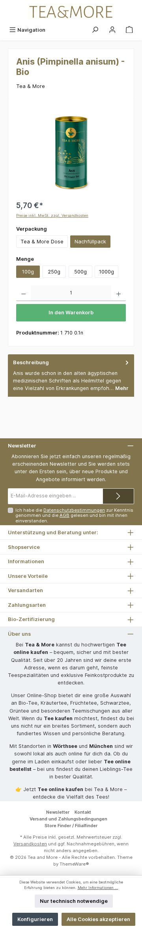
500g (80, 272)
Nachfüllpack (90, 242)
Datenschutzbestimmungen (74, 510)
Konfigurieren (35, 919)
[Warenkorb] (129, 29)
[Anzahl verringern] (23, 293)
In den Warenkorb (71, 312)
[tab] (71, 375)
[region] (71, 150)
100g (28, 272)
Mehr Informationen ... (98, 887)
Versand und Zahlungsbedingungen (68, 819)
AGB (64, 515)
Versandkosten (30, 844)
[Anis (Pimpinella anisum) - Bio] (71, 150)
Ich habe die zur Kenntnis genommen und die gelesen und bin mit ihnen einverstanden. (74, 515)
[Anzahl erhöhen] (118, 293)
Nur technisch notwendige (74, 901)
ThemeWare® (74, 864)
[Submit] (118, 496)
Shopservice (24, 547)
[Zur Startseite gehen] (71, 11)
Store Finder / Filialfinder (71, 825)
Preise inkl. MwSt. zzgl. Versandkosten (52, 215)
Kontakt (83, 812)
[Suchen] (95, 29)
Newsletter (57, 812)
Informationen (26, 561)
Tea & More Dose (42, 242)
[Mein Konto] (112, 29)
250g (54, 272)
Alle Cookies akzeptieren (98, 919)
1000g (106, 272)
